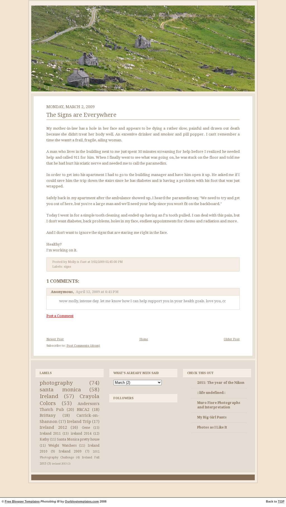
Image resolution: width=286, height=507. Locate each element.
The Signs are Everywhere (81, 114)
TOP (281, 501)
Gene (86, 428)
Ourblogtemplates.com (82, 501)
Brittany (48, 415)
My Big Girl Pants (212, 417)
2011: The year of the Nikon (220, 383)
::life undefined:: (211, 393)
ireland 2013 (59, 463)
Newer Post (55, 339)
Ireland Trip (79, 421)
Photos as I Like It (212, 427)
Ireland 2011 (50, 433)
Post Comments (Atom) (83, 345)
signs (67, 266)
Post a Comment (59, 316)
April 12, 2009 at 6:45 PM (97, 292)
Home (143, 339)
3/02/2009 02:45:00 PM (107, 262)
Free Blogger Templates (22, 501)
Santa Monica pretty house (78, 439)
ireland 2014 (81, 433)
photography (56, 383)
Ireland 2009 (70, 451)
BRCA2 (83, 409)
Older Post (232, 339)
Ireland (49, 396)
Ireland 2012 (53, 427)
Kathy (44, 439)
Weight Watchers (62, 446)
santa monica (60, 389)
